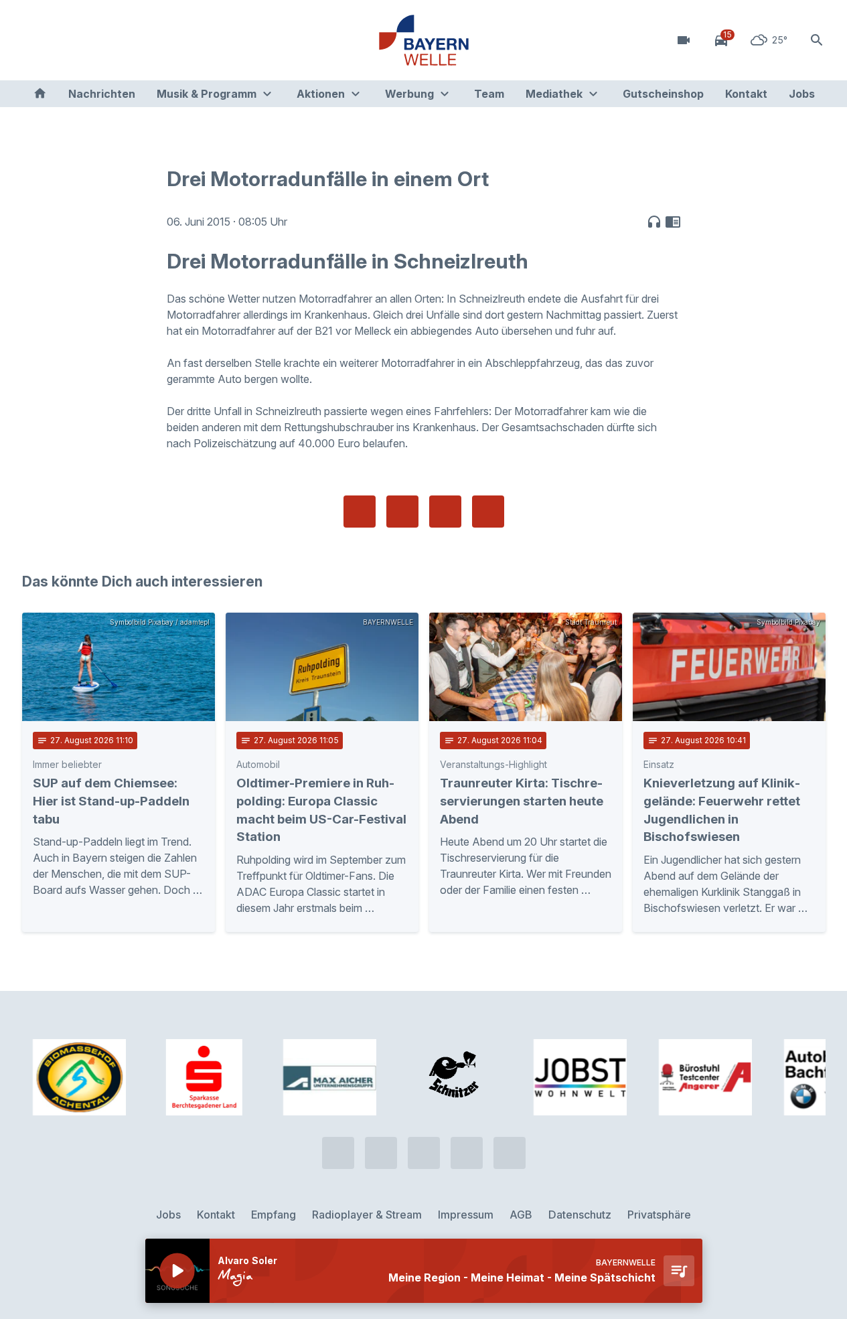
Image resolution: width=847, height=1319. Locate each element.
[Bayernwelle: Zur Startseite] (424, 40)
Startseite (40, 93)
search (817, 40)
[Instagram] (115, 40)
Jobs (802, 93)
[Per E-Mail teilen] (488, 511)
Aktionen (321, 93)
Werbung (409, 93)
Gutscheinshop (663, 93)
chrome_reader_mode (673, 222)
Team (489, 93)
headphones (654, 222)
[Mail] (142, 40)
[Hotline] (35, 40)
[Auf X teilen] (402, 511)
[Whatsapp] (62, 40)
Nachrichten (101, 93)
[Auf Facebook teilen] (359, 511)
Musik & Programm (206, 93)
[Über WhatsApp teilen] (445, 511)
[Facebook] (89, 40)
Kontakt (746, 93)
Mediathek (554, 93)
